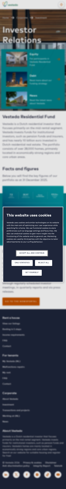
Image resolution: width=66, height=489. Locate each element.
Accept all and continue (32, 253)
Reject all (43, 263)
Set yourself (32, 272)
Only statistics (22, 263)
